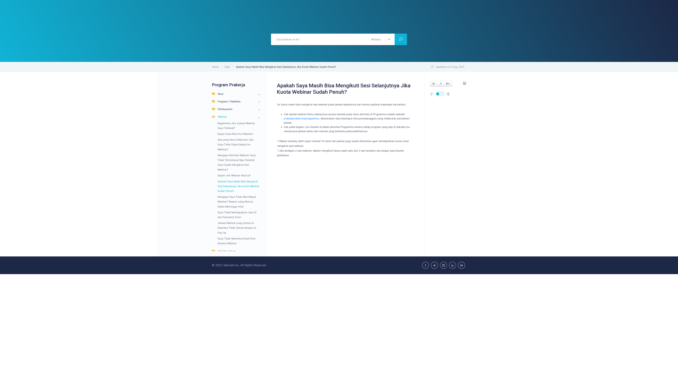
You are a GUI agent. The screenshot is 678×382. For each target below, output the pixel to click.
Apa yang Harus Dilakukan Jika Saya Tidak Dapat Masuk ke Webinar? (236, 144)
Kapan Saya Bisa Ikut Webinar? (235, 133)
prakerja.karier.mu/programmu (301, 118)
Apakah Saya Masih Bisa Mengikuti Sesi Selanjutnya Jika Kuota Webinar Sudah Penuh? (238, 186)
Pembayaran (225, 109)
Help (227, 66)
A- (434, 83)
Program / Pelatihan (229, 101)
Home (215, 66)
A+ (448, 83)
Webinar (222, 116)
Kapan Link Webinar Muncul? (234, 175)
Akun (221, 93)
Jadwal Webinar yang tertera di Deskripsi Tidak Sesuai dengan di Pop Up (237, 227)
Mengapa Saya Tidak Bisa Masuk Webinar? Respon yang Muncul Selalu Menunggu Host (237, 201)
